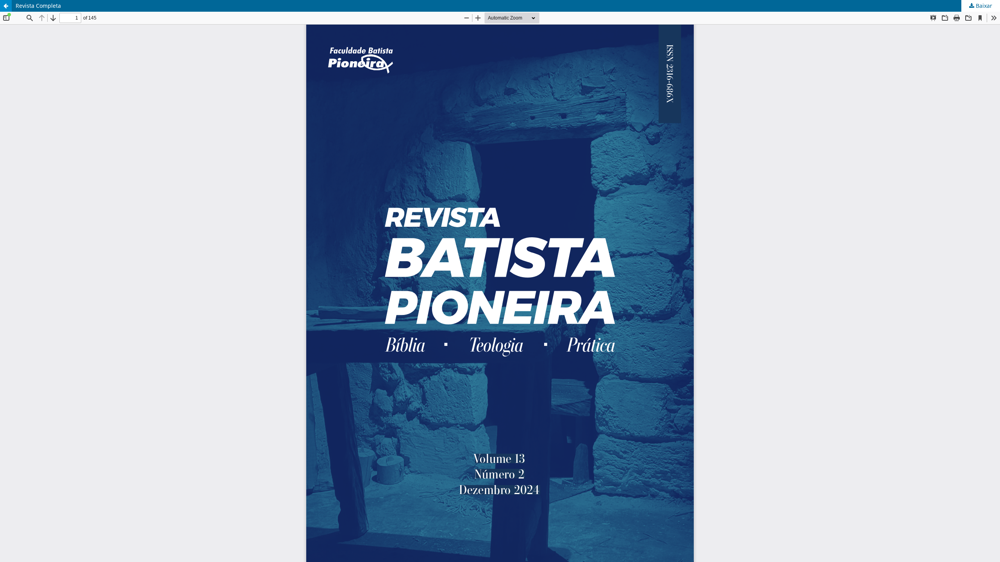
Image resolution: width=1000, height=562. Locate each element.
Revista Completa (38, 5)
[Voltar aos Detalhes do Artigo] (6, 6)
